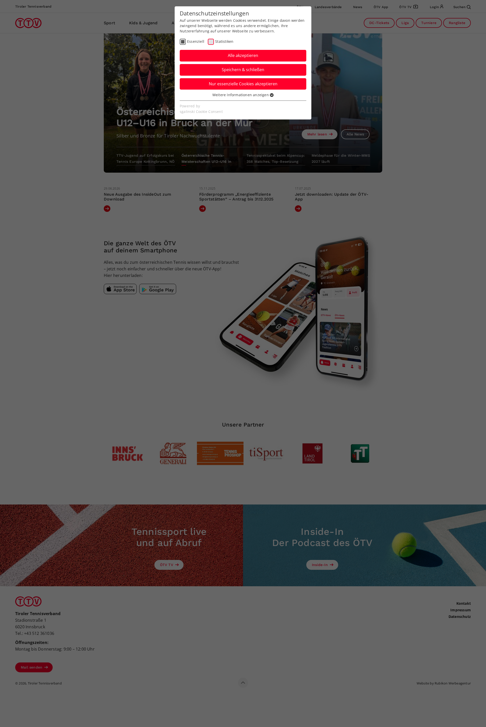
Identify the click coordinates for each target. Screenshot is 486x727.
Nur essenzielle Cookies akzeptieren (243, 84)
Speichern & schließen (243, 69)
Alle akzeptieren (243, 55)
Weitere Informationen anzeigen (241, 94)
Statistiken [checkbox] (224, 41)
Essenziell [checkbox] (195, 41)
